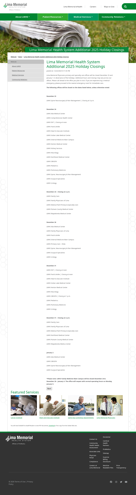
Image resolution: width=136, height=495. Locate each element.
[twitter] (121, 481)
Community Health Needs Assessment (94, 445)
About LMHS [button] (21, 17)
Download (52, 426)
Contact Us (93, 439)
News (20, 57)
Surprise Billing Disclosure (106, 459)
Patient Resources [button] (52, 17)
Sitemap (106, 453)
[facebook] (111, 481)
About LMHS (16, 66)
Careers (93, 7)
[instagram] (116, 481)
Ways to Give (109, 7)
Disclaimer (106, 437)
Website (13, 57)
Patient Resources (18, 71)
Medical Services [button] (82, 17)
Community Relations (19, 80)
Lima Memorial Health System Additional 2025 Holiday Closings (46, 57)
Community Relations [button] (113, 17)
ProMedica (106, 449)
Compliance (93, 462)
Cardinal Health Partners (106, 443)
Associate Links (94, 451)
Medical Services (18, 75)
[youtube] (126, 481)
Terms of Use (20, 481)
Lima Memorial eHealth (73, 7)
